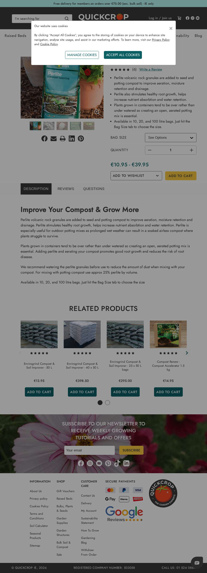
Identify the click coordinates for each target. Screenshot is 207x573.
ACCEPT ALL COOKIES (123, 54)
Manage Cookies (82, 54)
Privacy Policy (161, 40)
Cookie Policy (49, 44)
